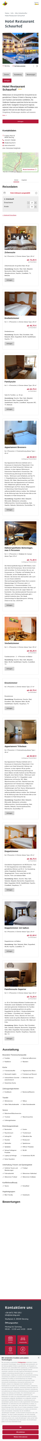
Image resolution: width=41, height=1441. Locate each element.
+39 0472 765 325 (13, 1312)
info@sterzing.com (12, 1315)
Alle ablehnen (20, 1432)
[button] (38, 1358)
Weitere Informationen (20, 1437)
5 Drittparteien (22, 1362)
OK (20, 1427)
